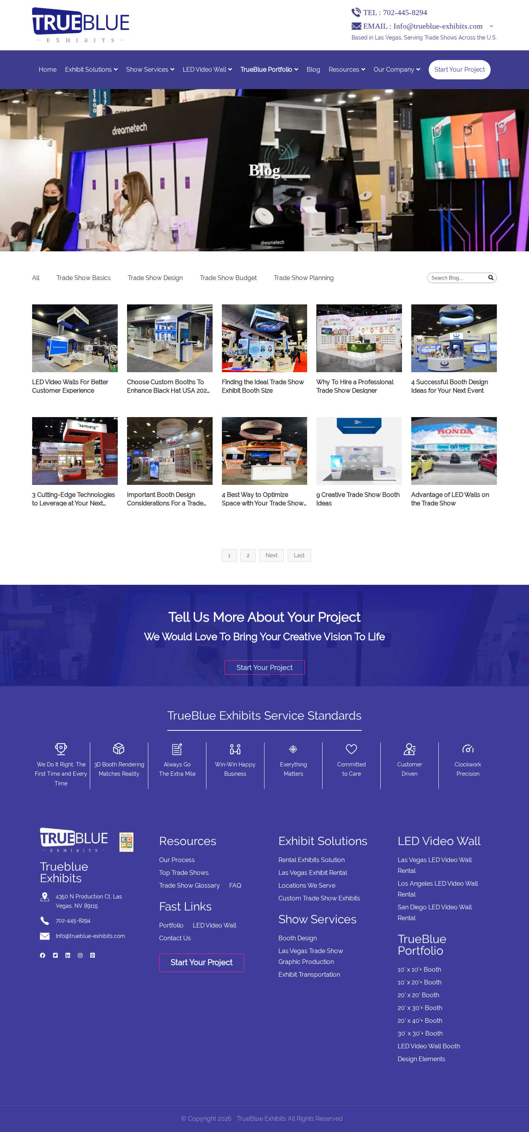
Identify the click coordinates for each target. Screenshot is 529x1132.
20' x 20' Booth (418, 995)
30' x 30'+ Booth (420, 1033)
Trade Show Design (155, 278)
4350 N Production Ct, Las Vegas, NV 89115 (89, 901)
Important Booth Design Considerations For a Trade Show (165, 499)
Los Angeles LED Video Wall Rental (438, 889)
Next (272, 555)
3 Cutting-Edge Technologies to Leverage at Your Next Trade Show (73, 499)
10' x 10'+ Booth (419, 969)
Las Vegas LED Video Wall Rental (435, 865)
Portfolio (171, 925)
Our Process (177, 860)
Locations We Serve (306, 885)
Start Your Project (460, 69)
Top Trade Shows (184, 872)
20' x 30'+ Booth (420, 1008)
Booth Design (297, 938)
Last (299, 555)
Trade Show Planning (304, 278)
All (36, 278)
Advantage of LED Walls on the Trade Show (450, 499)
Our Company (394, 69)
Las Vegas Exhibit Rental (312, 872)
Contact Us (175, 938)
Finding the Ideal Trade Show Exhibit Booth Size (263, 386)
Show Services (147, 69)
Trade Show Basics (84, 278)
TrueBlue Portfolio (266, 69)
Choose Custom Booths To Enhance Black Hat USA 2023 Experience (168, 386)
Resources (344, 69)
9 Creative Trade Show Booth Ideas (358, 499)
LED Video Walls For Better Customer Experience (70, 386)
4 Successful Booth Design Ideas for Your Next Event (449, 386)
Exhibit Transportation (309, 974)
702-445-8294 (405, 12)
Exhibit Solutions (88, 69)
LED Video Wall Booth (429, 1046)
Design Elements (421, 1059)
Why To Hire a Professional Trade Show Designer (354, 386)
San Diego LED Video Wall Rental (435, 913)
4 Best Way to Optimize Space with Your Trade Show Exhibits (263, 499)
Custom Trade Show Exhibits (319, 898)
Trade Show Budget (228, 278)
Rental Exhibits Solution (311, 860)
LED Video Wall (204, 69)
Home (48, 69)
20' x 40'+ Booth (420, 1020)
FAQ (235, 885)
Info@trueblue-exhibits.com (438, 26)
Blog (313, 69)
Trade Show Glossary (189, 885)
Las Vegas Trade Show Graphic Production (310, 956)
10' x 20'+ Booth (419, 982)
